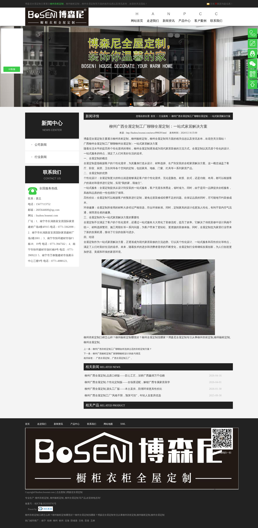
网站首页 (137, 17)
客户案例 (200, 17)
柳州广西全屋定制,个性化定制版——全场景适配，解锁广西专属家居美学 (127, 382)
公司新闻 (41, 144)
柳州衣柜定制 (57, 3)
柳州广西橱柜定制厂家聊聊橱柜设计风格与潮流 (116, 353)
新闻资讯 (169, 17)
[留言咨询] (252, 43)
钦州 (61, 520)
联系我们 (216, 17)
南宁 (43, 520)
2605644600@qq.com (47, 209)
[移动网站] (252, 74)
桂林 (49, 520)
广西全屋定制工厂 (121, 358)
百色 (81, 520)
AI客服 (11, 69)
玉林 (92, 520)
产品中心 (184, 17)
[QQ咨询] (252, 53)
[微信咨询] (252, 63)
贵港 (87, 520)
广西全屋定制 (103, 358)
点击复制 (60, 492)
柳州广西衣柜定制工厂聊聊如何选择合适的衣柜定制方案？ (122, 349)
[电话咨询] (252, 33)
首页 (153, 116)
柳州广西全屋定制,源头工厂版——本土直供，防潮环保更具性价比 (123, 388)
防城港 (74, 520)
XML (122, 424)
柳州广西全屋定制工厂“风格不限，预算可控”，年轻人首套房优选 (123, 395)
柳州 (55, 520)
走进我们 (153, 17)
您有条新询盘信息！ (221, 3)
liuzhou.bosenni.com (47, 215)
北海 (67, 520)
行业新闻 (41, 157)
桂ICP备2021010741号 (45, 503)
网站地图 (108, 424)
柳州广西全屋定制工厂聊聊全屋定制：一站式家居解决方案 (200, 116)
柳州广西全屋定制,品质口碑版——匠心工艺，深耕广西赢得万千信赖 (125, 375)
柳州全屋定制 (72, 498)
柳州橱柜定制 (57, 498)
